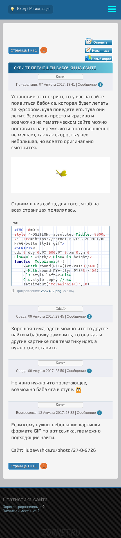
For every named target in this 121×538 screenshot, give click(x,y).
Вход (21, 9)
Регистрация (39, 9)
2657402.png (51, 291)
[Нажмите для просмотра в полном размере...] (60, 191)
